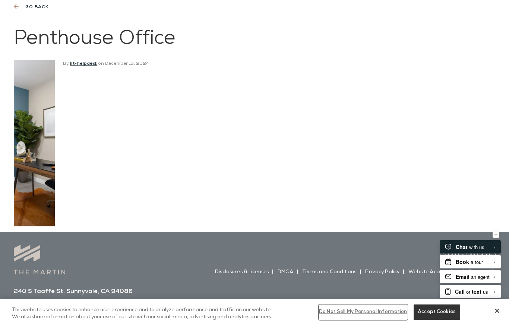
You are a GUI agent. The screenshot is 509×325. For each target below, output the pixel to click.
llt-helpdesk (83, 64)
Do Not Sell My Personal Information (363, 312)
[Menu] (485, 22)
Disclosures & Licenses (242, 272)
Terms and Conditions (329, 272)
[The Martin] (46, 19)
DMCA (285, 272)
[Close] (497, 311)
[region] (254, 312)
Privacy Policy (382, 272)
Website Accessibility (433, 272)
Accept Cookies (437, 312)
